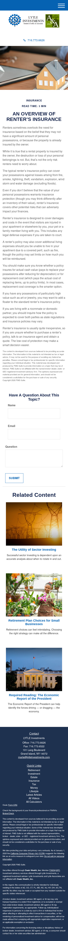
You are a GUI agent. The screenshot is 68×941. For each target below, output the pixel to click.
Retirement (34, 770)
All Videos (34, 798)
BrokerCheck (8, 813)
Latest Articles (34, 794)
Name (12, 405)
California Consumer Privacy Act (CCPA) (27, 853)
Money (34, 787)
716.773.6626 (36, 40)
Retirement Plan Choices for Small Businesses (34, 622)
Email (11, 426)
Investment (34, 773)
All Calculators (34, 801)
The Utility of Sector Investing (34, 549)
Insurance (34, 780)
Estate (34, 777)
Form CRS (12, 804)
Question (11, 447)
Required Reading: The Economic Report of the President (34, 696)
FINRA (52, 870)
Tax (34, 784)
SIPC (58, 870)
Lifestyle (34, 791)
